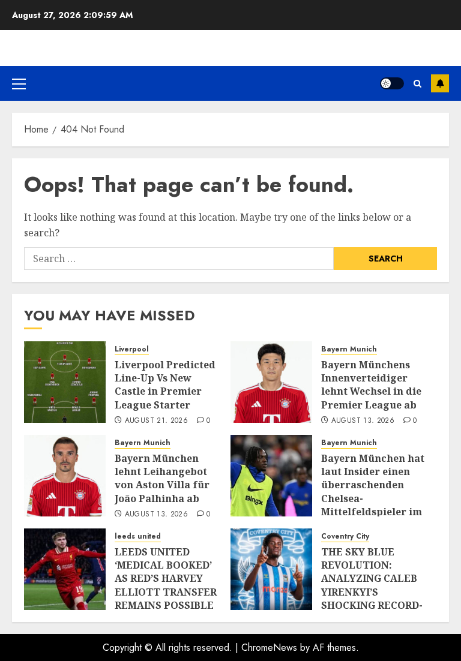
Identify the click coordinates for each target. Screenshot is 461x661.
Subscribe (440, 83)
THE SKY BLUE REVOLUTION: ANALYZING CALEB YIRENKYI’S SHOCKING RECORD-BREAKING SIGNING (372, 585)
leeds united (138, 536)
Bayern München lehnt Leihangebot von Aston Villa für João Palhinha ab (162, 478)
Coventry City (345, 536)
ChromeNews (269, 647)
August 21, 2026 (156, 421)
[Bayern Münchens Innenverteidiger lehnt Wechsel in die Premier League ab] (271, 382)
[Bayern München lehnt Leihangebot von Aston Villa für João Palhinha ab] (65, 475)
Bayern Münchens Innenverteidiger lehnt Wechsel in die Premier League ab (371, 384)
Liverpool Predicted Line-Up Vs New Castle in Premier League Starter (165, 384)
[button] (19, 83)
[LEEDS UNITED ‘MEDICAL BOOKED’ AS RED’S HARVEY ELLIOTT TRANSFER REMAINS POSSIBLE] (65, 569)
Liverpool (132, 349)
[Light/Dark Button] (392, 83)
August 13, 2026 (362, 421)
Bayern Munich (349, 349)
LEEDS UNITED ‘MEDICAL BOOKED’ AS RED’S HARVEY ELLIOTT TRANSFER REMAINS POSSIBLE (166, 578)
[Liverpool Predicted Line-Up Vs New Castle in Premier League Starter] (65, 382)
